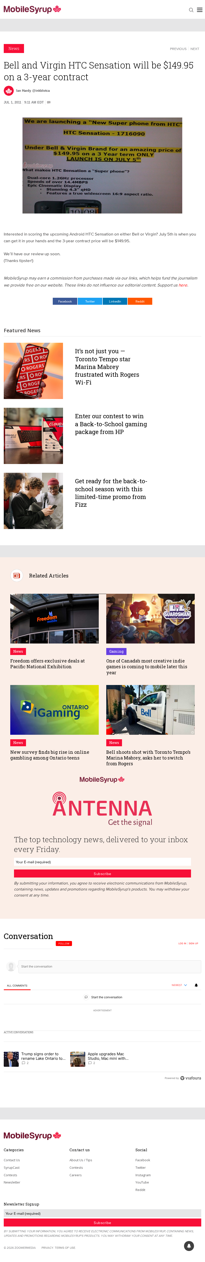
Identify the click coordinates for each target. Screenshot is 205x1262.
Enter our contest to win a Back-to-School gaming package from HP (111, 424)
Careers (76, 1175)
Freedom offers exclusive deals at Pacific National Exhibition (47, 664)
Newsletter (12, 1182)
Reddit (140, 301)
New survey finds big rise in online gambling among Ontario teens (49, 755)
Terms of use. (65, 1248)
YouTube (142, 1182)
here (182, 285)
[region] (102, 1007)
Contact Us (12, 1160)
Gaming (116, 651)
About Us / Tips (81, 1160)
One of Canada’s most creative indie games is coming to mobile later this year (146, 667)
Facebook (65, 301)
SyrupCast (12, 1167)
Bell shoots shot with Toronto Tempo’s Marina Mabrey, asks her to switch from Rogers (148, 758)
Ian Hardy (23, 90)
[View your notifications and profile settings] (196, 985)
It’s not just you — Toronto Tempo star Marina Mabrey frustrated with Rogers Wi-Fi (107, 366)
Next (194, 48)
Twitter (90, 301)
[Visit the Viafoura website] (190, 1078)
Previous (178, 48)
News (13, 48)
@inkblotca (41, 90)
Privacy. (48, 1248)
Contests (10, 1175)
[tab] (17, 986)
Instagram (143, 1175)
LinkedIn (115, 301)
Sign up (193, 943)
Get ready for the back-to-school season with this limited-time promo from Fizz (111, 492)
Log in (182, 943)
